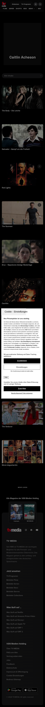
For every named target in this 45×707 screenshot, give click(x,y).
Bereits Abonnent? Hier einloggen (22, 393)
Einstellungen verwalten (22, 367)
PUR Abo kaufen (22, 388)
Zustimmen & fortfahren (22, 360)
